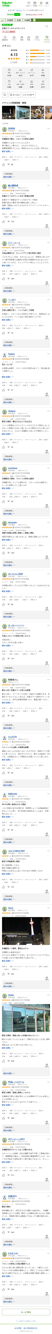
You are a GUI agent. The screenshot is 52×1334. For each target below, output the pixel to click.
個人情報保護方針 (30, 1328)
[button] (8, 112)
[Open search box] (5, 95)
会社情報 (17, 1328)
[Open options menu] (48, 128)
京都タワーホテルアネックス (13, 28)
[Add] (47, 26)
